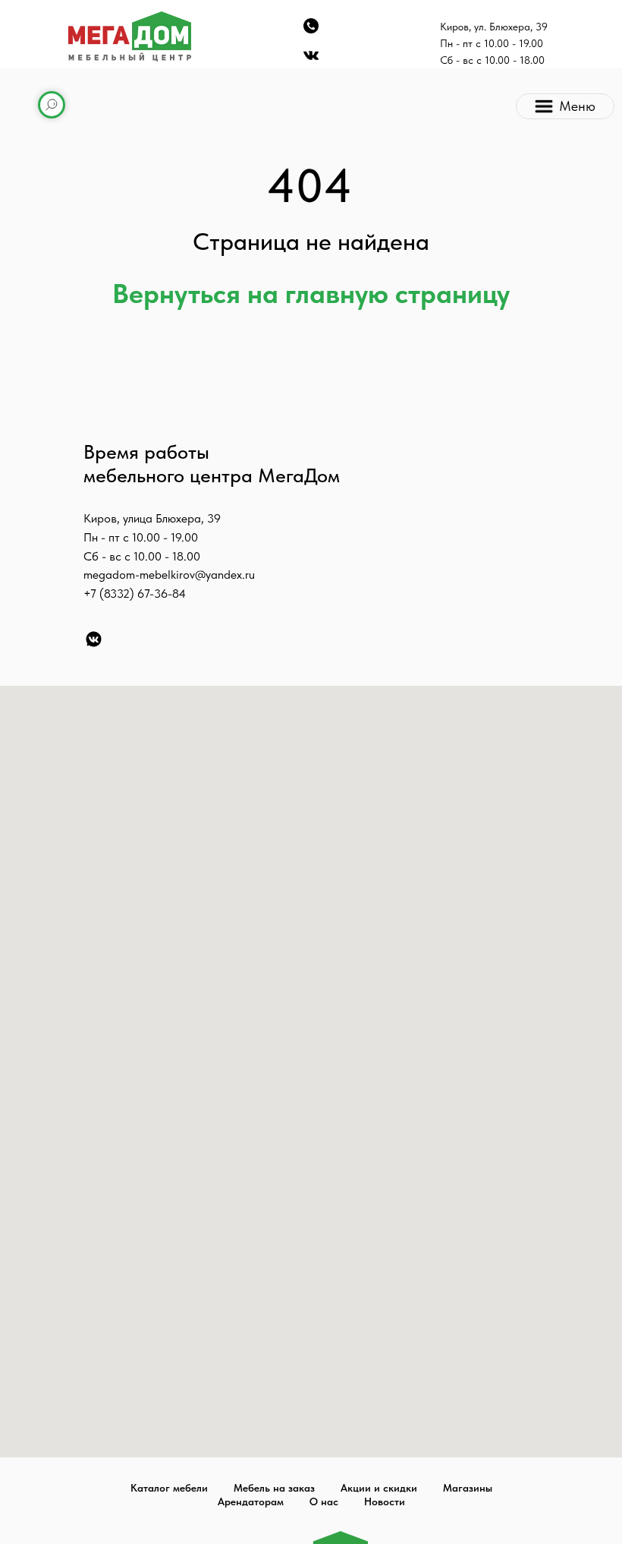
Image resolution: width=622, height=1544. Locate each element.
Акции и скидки (379, 1488)
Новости (384, 1501)
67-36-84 (161, 593)
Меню (577, 106)
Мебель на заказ (274, 1488)
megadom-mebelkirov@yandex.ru (169, 574)
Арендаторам (251, 1501)
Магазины (467, 1488)
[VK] (93, 639)
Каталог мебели (169, 1488)
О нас (323, 1501)
